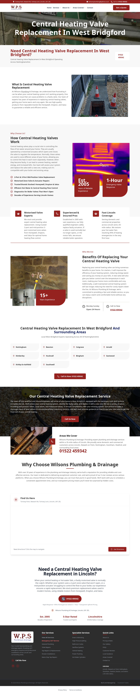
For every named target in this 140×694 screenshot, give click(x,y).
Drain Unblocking (78, 637)
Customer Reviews (109, 651)
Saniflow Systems (78, 647)
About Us (65, 8)
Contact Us (106, 660)
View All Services (48, 637)
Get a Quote (121, 7)
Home (49, 8)
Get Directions (119, 549)
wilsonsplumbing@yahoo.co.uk (99, 2)
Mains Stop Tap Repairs (49, 657)
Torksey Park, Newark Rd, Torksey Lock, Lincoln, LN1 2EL (33, 2)
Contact (90, 8)
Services (56, 8)
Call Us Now (70, 419)
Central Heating (77, 651)
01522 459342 (122, 2)
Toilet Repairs (46, 647)
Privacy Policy (62, 690)
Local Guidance (108, 654)
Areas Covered (78, 8)
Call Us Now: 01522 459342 (72, 376)
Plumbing (25, 91)
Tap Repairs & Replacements (51, 651)
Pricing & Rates (108, 641)
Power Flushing (77, 654)
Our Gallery (106, 644)
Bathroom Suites (77, 644)
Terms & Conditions (75, 690)
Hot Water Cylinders (78, 657)
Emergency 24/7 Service (50, 641)
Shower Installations (48, 654)
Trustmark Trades (123, 683)
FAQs (104, 647)
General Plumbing (48, 644)
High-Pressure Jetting (79, 641)
